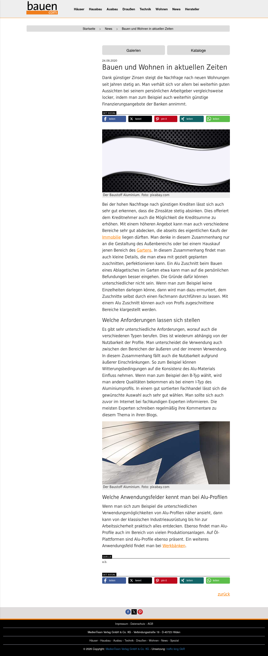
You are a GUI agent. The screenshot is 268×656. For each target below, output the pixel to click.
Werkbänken (173, 545)
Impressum (121, 624)
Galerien (133, 50)
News (176, 9)
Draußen (128, 9)
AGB (150, 624)
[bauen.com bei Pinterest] (140, 611)
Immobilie (111, 237)
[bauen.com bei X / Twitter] (134, 611)
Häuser (79, 9)
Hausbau (95, 9)
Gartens (144, 250)
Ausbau (112, 9)
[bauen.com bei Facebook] (128, 611)
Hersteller (192, 9)
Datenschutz (137, 624)
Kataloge (198, 50)
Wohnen (162, 9)
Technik (145, 9)
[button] (114, 119)
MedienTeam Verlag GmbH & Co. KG (127, 649)
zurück (224, 594)
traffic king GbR (175, 649)
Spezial (174, 640)
